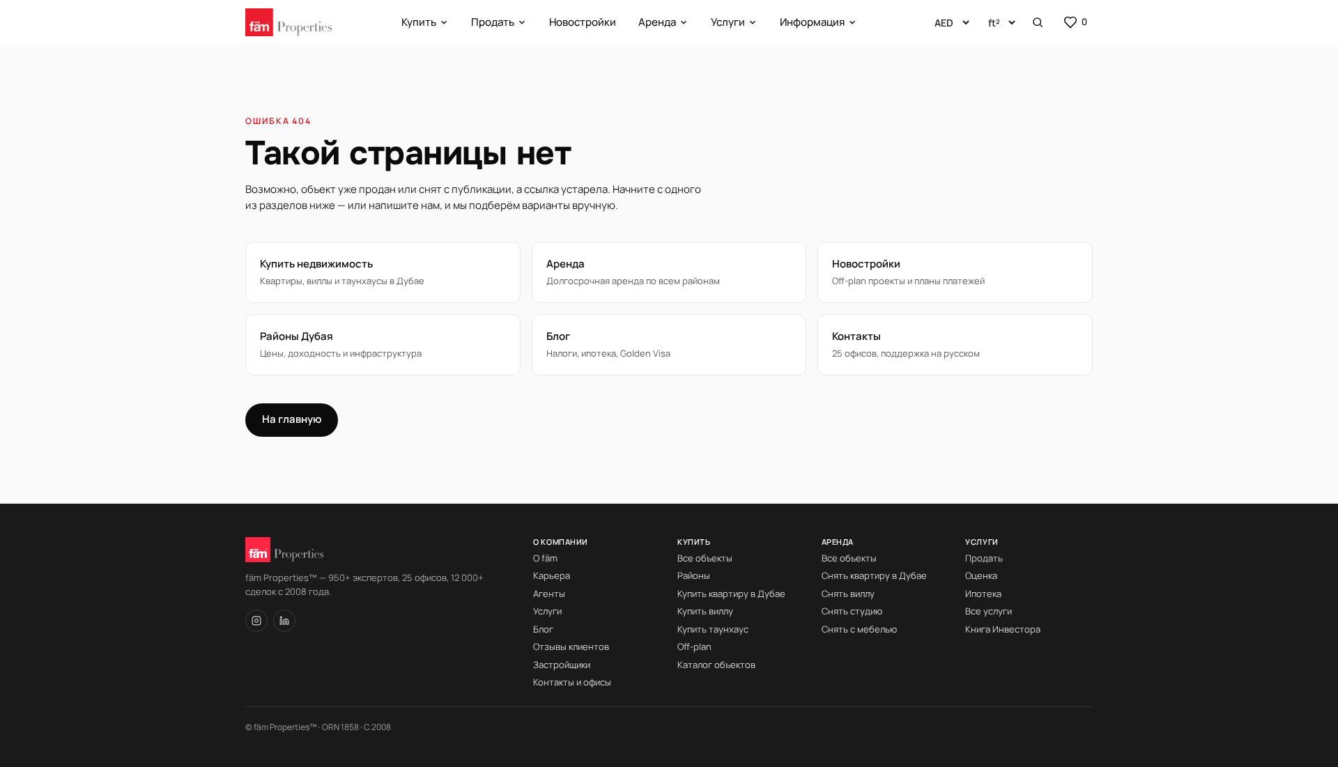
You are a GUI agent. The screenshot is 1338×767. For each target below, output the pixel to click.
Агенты (549, 593)
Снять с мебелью (859, 629)
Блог (543, 629)
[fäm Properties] (288, 22)
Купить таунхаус (712, 629)
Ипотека (983, 593)
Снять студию (852, 611)
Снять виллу (848, 593)
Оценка (981, 575)
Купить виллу (705, 611)
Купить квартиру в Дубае (731, 593)
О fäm (545, 558)
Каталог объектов (716, 664)
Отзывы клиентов (571, 646)
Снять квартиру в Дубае (874, 575)
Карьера (551, 575)
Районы (693, 575)
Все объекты (704, 558)
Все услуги (988, 611)
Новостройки (582, 22)
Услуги (728, 22)
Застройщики (561, 664)
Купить (418, 22)
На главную (291, 419)
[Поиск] (1037, 22)
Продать (492, 22)
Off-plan (694, 646)
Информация (812, 22)
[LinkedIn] (284, 621)
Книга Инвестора (1002, 629)
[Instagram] (256, 621)
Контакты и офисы (572, 682)
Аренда (657, 22)
